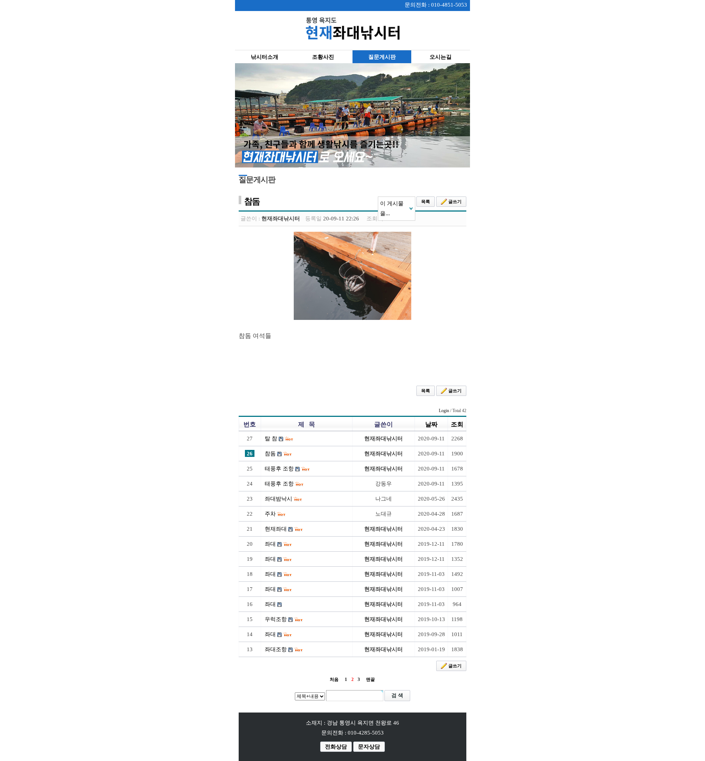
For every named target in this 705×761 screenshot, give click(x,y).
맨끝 (370, 679)
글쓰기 (455, 201)
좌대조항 (276, 649)
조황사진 (323, 57)
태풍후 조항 (279, 469)
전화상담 (336, 747)
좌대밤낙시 (278, 499)
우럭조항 (276, 619)
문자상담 (369, 747)
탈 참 (271, 438)
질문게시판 (382, 57)
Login (444, 410)
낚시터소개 (264, 57)
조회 (457, 424)
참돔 (270, 454)
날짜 (431, 424)
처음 (334, 679)
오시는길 (441, 57)
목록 (425, 201)
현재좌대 (276, 529)
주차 (270, 514)
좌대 (270, 544)
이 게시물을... (392, 208)
